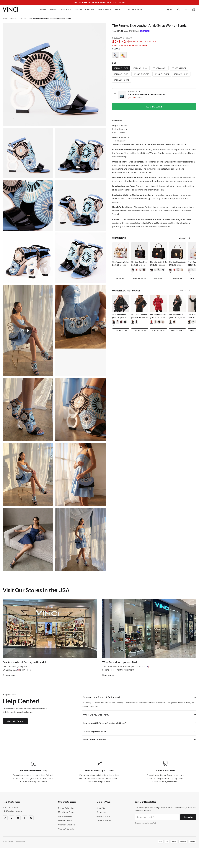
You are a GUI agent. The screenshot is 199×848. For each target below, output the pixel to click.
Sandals (22, 18)
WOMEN (65, 9)
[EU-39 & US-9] (121, 74)
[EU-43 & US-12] (121, 80)
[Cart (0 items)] (193, 9)
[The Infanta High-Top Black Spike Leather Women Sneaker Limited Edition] (159, 269)
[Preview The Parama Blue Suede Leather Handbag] (122, 95)
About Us (101, 808)
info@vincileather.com (12, 811)
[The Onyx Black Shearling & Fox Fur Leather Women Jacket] (136, 322)
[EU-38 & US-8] (179, 68)
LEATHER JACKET (135, 9)
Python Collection (66, 808)
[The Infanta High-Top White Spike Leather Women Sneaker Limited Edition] (155, 269)
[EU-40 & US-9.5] (141, 74)
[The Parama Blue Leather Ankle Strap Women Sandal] (115, 55)
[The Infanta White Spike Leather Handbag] (189, 269)
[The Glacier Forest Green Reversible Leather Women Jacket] (125, 322)
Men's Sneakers (65, 816)
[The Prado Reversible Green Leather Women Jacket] (155, 322)
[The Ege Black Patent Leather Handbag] (132, 269)
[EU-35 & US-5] (121, 68)
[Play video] (28, 330)
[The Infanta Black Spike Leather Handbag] (151, 269)
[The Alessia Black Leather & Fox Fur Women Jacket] (170, 322)
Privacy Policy (152, 823)
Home (5, 18)
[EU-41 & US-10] (162, 74)
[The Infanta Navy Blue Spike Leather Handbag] (162, 269)
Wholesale (104, 9)
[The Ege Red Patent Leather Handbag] (136, 269)
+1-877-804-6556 (10, 807)
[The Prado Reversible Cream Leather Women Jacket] (162, 322)
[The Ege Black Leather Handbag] (144, 269)
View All (182, 238)
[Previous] (189, 238)
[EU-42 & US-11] (181, 74)
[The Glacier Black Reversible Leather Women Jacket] (113, 322)
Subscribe (188, 817)
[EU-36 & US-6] (140, 68)
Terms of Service (104, 820)
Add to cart (154, 106)
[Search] (178, 9)
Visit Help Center (15, 721)
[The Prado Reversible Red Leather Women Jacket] (151, 322)
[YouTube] (18, 817)
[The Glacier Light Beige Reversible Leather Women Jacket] (117, 322)
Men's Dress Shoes (66, 812)
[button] (154, 94)
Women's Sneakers (66, 825)
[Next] (194, 238)
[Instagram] (5, 817)
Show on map (9, 675)
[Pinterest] (31, 817)
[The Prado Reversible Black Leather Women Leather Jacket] (159, 322)
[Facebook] (24, 817)
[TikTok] (11, 817)
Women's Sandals (66, 829)
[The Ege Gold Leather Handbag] (181, 269)
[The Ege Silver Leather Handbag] (140, 269)
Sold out (120, 278)
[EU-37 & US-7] (159, 68)
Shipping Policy (103, 816)
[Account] (186, 9)
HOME (43, 9)
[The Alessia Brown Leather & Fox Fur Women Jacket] (174, 322)
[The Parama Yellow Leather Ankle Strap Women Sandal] (123, 55)
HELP (118, 9)
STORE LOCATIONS (84, 9)
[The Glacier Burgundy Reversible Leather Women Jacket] (121, 322)
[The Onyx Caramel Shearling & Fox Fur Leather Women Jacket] (132, 322)
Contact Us (101, 812)
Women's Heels (65, 820)
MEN (52, 9)
